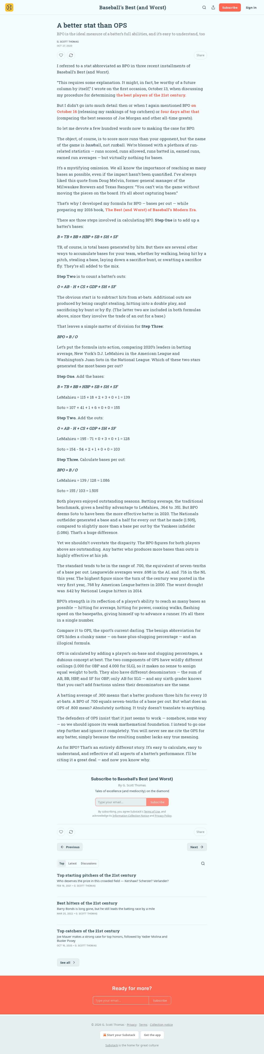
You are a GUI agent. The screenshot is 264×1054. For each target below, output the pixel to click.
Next (194, 847)
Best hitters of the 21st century (87, 903)
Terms (143, 1025)
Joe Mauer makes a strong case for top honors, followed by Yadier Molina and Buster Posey (112, 938)
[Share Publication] (213, 7)
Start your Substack (121, 1035)
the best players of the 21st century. (151, 95)
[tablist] (78, 863)
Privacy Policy (163, 815)
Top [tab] (61, 863)
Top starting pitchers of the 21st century (96, 875)
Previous (72, 847)
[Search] (204, 7)
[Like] (61, 55)
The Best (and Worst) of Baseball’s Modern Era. (151, 209)
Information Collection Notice (131, 815)
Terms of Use (152, 811)
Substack (111, 1045)
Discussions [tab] (88, 863)
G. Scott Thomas (68, 41)
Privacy (132, 1025)
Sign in (251, 7)
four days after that (180, 111)
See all (65, 962)
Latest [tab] (72, 863)
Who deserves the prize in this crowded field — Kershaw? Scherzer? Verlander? (113, 881)
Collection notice (161, 1025)
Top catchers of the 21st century (88, 930)
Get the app (152, 1035)
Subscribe (230, 7)
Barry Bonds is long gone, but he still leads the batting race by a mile (106, 909)
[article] (132, 883)
